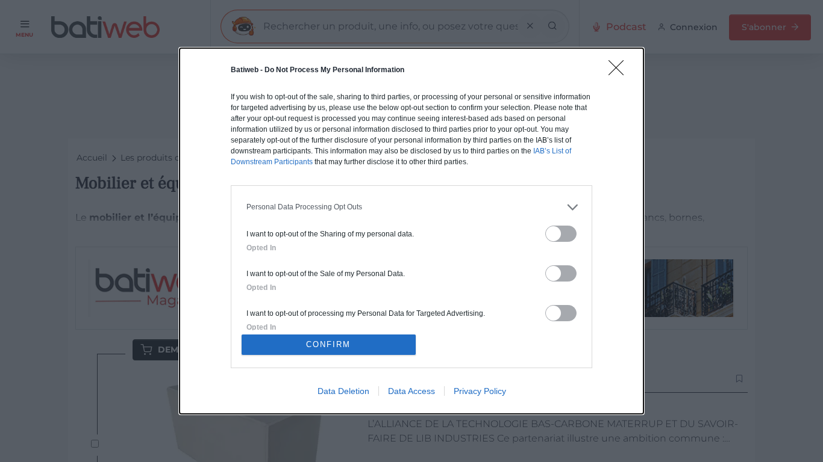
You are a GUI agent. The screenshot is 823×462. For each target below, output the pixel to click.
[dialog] (411, 231)
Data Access (411, 391)
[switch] (561, 234)
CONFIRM (328, 344)
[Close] (620, 71)
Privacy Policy (480, 391)
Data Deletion (343, 391)
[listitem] (411, 207)
